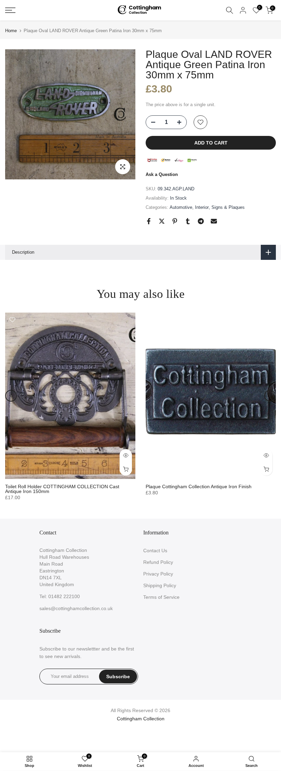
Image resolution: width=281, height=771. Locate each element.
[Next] (270, 396)
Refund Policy (158, 562)
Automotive (181, 207)
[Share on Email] (214, 221)
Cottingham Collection (140, 718)
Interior (202, 207)
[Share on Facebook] (149, 221)
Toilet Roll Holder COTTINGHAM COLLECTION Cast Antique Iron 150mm (62, 489)
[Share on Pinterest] (175, 221)
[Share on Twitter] (162, 221)
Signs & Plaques (228, 207)
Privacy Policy (158, 574)
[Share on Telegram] (201, 221)
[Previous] (11, 396)
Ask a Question (162, 174)
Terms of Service (161, 597)
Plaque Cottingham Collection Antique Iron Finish (199, 486)
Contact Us (155, 550)
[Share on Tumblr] (188, 221)
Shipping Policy (159, 585)
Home (11, 30)
